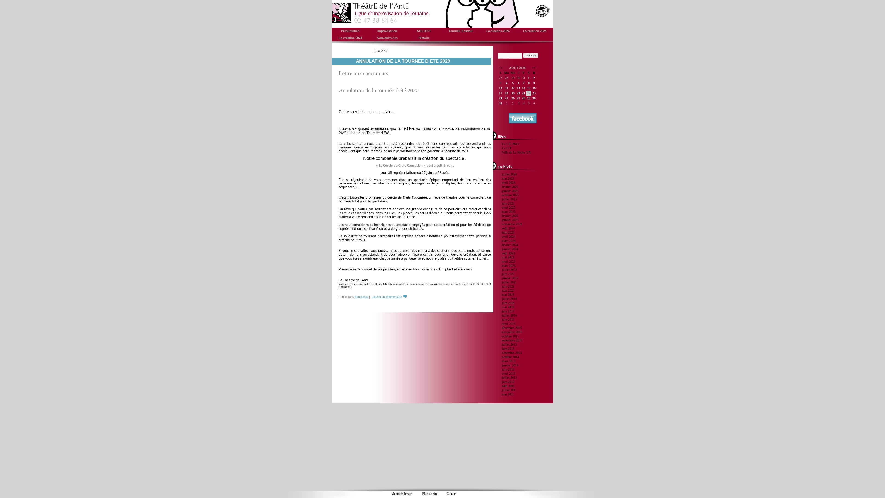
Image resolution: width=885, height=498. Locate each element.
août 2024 (508, 228)
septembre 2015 (512, 340)
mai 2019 (508, 294)
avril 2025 (508, 207)
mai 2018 (508, 307)
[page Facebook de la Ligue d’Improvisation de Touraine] (519, 122)
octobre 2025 (510, 195)
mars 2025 (509, 211)
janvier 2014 (510, 365)
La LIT (507, 148)
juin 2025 (508, 203)
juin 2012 (508, 382)
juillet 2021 (509, 282)
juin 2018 (508, 303)
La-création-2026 (498, 31)
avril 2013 (508, 373)
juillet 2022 (509, 270)
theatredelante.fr (380, 13)
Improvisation (387, 31)
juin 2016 (508, 319)
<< (500, 68)
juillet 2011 (509, 390)
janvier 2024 (510, 249)
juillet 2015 (509, 344)
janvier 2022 (510, 278)
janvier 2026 (510, 191)
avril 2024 (508, 236)
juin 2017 (508, 311)
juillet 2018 (509, 299)
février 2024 (510, 245)
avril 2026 (508, 182)
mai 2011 (508, 394)
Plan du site (429, 493)
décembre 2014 (512, 353)
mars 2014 (509, 361)
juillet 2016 (509, 315)
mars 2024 (509, 241)
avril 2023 (508, 261)
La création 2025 (534, 31)
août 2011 (508, 386)
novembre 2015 (512, 332)
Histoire (424, 38)
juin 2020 (508, 290)
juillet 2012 (509, 377)
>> (534, 68)
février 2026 (510, 187)
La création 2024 (350, 38)
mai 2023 (508, 257)
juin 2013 (508, 369)
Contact (452, 493)
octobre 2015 (510, 336)
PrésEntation (350, 31)
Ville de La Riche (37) (516, 152)
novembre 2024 (512, 224)
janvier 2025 (510, 220)
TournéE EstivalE (461, 31)
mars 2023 (509, 265)
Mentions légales (402, 493)
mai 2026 (508, 178)
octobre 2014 (510, 357)
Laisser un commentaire (387, 297)
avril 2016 (508, 324)
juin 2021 (508, 286)
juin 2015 (508, 348)
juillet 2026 (509, 174)
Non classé (361, 297)
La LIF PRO (510, 144)
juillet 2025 (509, 199)
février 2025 (510, 216)
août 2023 (508, 253)
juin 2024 (508, 232)
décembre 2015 (512, 328)
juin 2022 (508, 274)
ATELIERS (424, 31)
